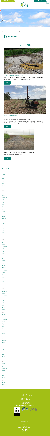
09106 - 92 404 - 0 (26, 402)
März (3, 183)
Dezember (4, 192)
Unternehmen (10, 32)
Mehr (7, 83)
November (4, 193)
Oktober (3, 195)
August (3, 174)
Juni (3, 178)
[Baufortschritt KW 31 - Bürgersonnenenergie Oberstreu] (19, 129)
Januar (3, 187)
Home (3, 32)
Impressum (24, 423)
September (4, 197)
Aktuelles (18, 32)
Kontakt (24, 424)
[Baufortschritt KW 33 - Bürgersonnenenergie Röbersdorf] (25, 86)
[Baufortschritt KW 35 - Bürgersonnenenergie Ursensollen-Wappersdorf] (23, 48)
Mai (3, 180)
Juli (2, 176)
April (3, 181)
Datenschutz (24, 421)
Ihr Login (40, 0)
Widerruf (24, 426)
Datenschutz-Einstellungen (24, 427)
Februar (3, 185)
